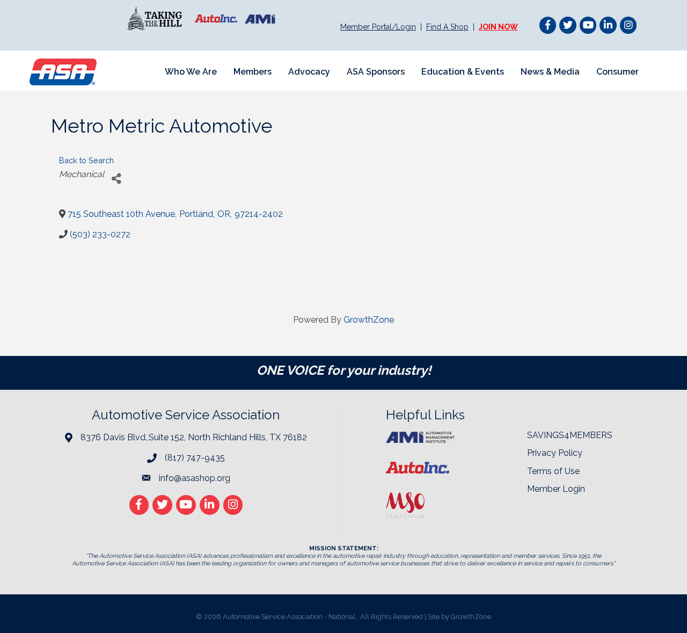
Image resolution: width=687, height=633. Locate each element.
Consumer (617, 72)
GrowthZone (369, 320)
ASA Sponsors (376, 72)
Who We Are (191, 72)
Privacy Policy (554, 453)
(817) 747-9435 (195, 458)
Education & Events (462, 72)
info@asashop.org (194, 478)
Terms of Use (553, 471)
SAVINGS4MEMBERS (569, 435)
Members (252, 72)
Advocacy (309, 72)
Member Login (556, 489)
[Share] (116, 178)
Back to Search (86, 160)
